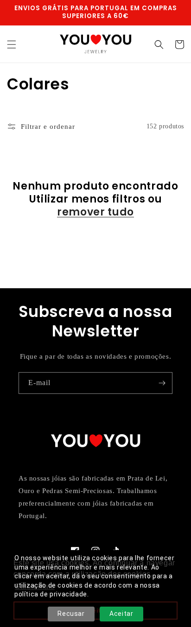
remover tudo (95, 212)
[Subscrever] (162, 383)
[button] (11, 44)
